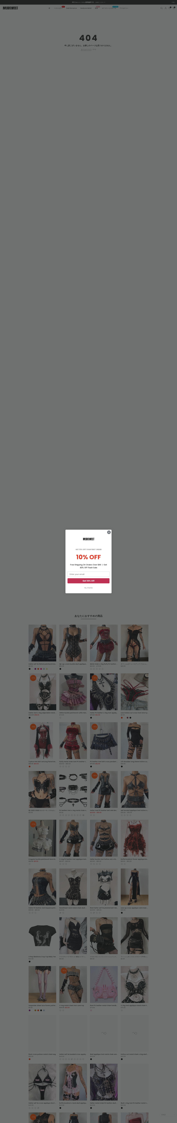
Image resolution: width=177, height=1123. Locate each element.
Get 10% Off (88, 580)
